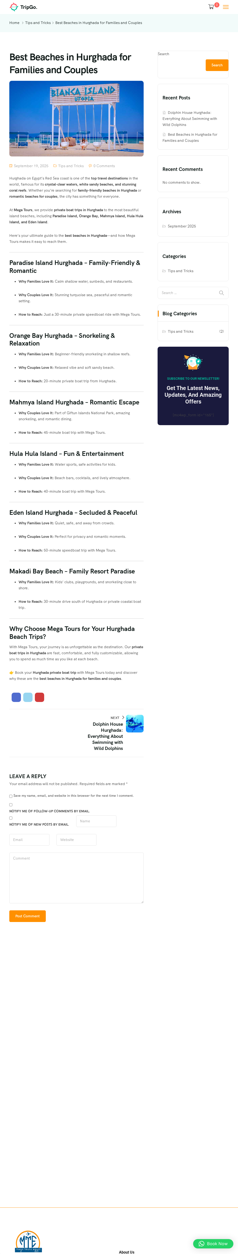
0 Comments (104, 165)
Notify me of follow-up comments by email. (49, 811)
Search (163, 53)
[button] (213, 1243)
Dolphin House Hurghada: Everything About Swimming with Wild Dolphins (189, 118)
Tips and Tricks (38, 22)
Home (14, 22)
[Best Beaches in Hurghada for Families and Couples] (16, 697)
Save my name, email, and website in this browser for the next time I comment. (73, 795)
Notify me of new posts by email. (39, 824)
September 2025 (182, 226)
